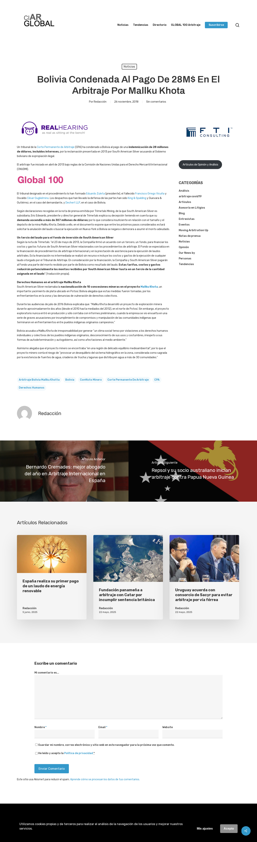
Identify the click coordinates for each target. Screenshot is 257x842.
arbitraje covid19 (190, 196)
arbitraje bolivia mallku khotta (39, 379)
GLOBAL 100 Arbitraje (185, 25)
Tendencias (140, 25)
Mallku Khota (149, 286)
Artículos (185, 202)
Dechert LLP (72, 202)
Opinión (184, 247)
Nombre (40, 727)
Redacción (100, 101)
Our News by (187, 253)
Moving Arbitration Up (193, 230)
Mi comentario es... (46, 672)
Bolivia (69, 379)
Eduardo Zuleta (95, 193)
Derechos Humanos (31, 387)
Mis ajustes (205, 828)
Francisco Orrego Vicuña (149, 193)
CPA (157, 379)
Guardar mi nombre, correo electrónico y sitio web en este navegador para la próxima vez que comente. (106, 745)
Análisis (184, 190)
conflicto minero (91, 379)
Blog (182, 213)
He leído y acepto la (66, 753)
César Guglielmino (38, 198)
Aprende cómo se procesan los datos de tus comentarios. (105, 779)
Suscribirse (216, 25)
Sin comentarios (156, 101)
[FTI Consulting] (209, 146)
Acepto (229, 828)
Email (102, 727)
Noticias (122, 25)
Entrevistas (187, 219)
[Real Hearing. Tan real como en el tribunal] (54, 138)
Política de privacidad (78, 753)
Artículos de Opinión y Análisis (200, 164)
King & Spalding (137, 198)
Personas (185, 258)
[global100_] (40, 186)
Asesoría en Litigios (192, 207)
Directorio (160, 25)
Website (167, 727)
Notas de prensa (190, 236)
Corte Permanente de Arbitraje (56, 147)
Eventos (184, 224)
